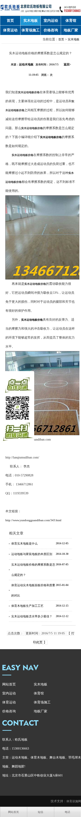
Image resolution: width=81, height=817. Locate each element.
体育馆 (70, 20)
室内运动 (51, 20)
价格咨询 (51, 30)
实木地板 (30, 20)
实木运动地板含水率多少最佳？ (31, 616)
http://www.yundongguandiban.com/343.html (33, 520)
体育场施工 (31, 30)
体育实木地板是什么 (24, 543)
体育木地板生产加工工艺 (27, 605)
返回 (67, 64)
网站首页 (9, 684)
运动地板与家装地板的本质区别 (31, 554)
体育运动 (10, 30)
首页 (10, 20)
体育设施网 (73, 801)
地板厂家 (71, 30)
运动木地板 (26, 64)
